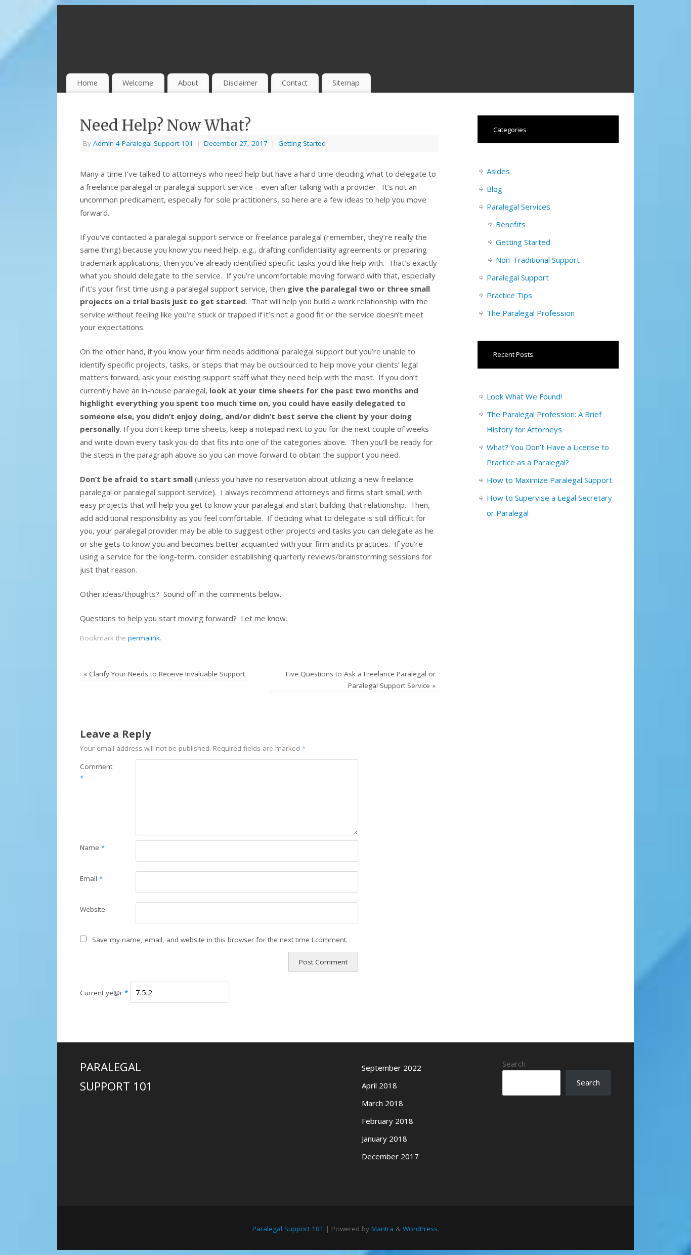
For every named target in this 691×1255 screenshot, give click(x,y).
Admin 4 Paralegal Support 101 (143, 143)
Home (87, 83)
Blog (494, 189)
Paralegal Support (518, 277)
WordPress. (421, 1228)
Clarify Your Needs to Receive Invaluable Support (164, 673)
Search (514, 1064)
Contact (295, 83)
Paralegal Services (518, 206)
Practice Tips (509, 295)
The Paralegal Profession (531, 313)
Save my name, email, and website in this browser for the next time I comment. (220, 939)
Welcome (137, 83)
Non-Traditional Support (538, 260)
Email (91, 878)
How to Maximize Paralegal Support (549, 480)
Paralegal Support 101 (288, 1228)
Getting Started (302, 143)
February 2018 (387, 1121)
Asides (498, 171)
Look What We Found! (524, 396)
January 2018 (384, 1138)
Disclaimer (240, 83)
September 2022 (391, 1068)
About (188, 83)
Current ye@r (104, 992)
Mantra (382, 1228)
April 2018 (379, 1085)
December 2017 (390, 1156)
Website (92, 909)
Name (92, 847)
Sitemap (346, 83)
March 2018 (382, 1103)
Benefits (511, 224)
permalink (144, 637)
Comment (94, 772)
